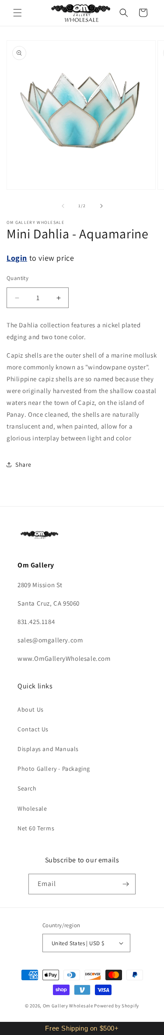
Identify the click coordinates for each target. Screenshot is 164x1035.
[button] (17, 12)
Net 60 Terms (35, 828)
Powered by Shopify (116, 1006)
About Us (30, 709)
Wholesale (32, 808)
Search (27, 788)
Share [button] (23, 464)
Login (17, 258)
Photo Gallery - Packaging (53, 769)
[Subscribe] (125, 884)
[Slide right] (101, 206)
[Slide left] (63, 206)
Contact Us (33, 729)
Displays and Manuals (48, 749)
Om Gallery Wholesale (68, 1006)
